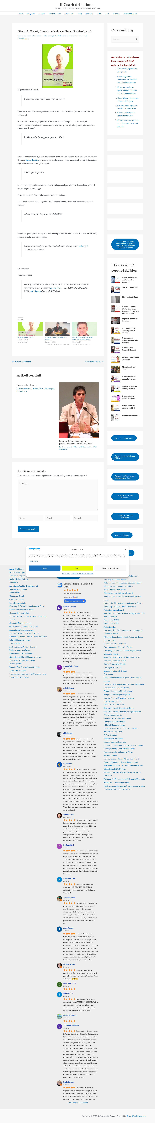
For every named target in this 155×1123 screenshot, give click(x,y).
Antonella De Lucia (70, 666)
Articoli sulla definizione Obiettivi (125, 457)
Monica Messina (69, 606)
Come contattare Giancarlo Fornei (118, 647)
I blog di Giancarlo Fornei (114, 721)
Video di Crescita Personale (125, 516)
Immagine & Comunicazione (21, 629)
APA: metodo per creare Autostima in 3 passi (122, 582)
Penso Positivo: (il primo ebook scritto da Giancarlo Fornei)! (82, 338)
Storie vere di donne (17, 670)
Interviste (89, 13)
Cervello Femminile (17, 602)
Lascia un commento (26, 35)
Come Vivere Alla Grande (114, 664)
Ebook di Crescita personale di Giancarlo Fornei (124, 684)
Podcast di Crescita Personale (125, 496)
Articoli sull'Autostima (124, 438)
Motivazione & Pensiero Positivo (23, 646)
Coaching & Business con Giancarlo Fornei (27, 606)
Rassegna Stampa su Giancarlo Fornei (119, 748)
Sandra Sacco (68, 814)
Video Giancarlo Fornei (19, 677)
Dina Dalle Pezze (69, 983)
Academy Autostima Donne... (116, 579)
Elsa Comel (67, 763)
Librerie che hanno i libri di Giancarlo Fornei (28, 636)
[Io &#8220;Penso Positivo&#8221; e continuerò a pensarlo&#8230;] (57, 329)
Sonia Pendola (68, 1082)
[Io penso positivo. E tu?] (30, 329)
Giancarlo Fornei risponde (20, 623)
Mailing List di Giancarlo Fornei (117, 718)
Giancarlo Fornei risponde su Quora (119, 708)
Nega (77, 568)
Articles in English (17, 575)
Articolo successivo (94, 361)
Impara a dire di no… (27, 385)
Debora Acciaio (69, 964)
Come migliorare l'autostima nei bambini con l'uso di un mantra (127, 79)
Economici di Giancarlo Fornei (116, 687)
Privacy (116, 13)
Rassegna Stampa (122, 535)
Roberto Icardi (69, 878)
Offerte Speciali (110, 735)
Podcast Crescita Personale (115, 741)
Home (20, 13)
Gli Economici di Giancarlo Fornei (23, 626)
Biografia (31, 13)
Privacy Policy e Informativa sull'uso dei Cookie (124, 745)
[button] (125, 549)
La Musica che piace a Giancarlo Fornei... (121, 728)
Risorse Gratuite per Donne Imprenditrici (121, 762)
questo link (55, 287)
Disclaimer (69, 13)
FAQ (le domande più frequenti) (117, 694)
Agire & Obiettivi (16, 568)
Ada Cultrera (68, 688)
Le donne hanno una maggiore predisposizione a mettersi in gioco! (75, 442)
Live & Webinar (16, 643)
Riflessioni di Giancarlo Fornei (70, 35)
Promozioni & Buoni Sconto (21, 653)
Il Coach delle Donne (77, 4)
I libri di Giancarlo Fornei (114, 724)
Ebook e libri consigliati (47, 35)
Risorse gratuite (15, 663)
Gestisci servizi (34, 561)
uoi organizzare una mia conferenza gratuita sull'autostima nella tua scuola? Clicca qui (125, 244)
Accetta (44, 568)
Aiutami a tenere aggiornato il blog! (119, 586)
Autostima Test (110, 626)
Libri (99, 13)
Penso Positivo (32, 159)
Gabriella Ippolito (70, 1015)
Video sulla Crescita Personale (116, 782)
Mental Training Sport (113, 731)
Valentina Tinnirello (71, 1025)
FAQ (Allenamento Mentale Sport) (118, 691)
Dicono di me (55, 13)
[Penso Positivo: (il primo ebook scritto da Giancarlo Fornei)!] (84, 329)
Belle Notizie (14, 592)
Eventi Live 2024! (111, 623)
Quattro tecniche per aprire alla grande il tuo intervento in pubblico (127, 90)
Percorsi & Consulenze (113, 738)
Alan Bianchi (68, 927)
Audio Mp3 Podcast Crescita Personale (120, 606)
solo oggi (83, 245)
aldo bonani (67, 733)
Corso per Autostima (112, 667)
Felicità (12, 619)
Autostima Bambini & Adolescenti (23, 585)
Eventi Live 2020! (111, 620)
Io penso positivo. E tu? (25, 337)
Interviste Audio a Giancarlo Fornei (118, 752)
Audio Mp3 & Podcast (18, 579)
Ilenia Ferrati (68, 993)
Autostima (34, 389)
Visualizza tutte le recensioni (77, 1102)
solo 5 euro (35, 291)
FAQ (80, 13)
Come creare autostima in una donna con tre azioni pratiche (128, 123)
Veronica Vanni (69, 897)
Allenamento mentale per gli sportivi (119, 592)
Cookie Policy (66, 573)
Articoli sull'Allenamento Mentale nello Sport (125, 476)
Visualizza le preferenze (110, 568)
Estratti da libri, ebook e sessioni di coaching (28, 616)
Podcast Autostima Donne (20, 650)
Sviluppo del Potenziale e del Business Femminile (124, 779)
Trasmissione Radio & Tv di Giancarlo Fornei (28, 673)
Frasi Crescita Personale (114, 704)
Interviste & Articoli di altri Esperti (24, 633)
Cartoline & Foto (16, 599)
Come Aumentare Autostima (115, 643)
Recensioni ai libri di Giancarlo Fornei (25, 656)
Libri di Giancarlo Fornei (19, 640)
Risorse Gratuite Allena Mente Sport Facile (122, 758)
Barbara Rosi (68, 845)
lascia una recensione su (73, 601)
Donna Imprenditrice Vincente (21, 609)
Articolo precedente (21, 361)
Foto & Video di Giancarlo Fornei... (119, 697)
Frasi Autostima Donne (113, 701)
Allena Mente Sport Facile (20, 572)
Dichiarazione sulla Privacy (78, 573)
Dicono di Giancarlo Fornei (115, 670)
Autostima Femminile (18, 589)
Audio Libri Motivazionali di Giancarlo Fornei (123, 603)
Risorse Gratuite (130, 13)
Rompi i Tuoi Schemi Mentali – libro (24, 667)
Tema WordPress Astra (136, 1116)
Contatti (42, 13)
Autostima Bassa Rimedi (114, 609)
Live (107, 13)
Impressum (90, 573)
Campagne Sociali (16, 596)
